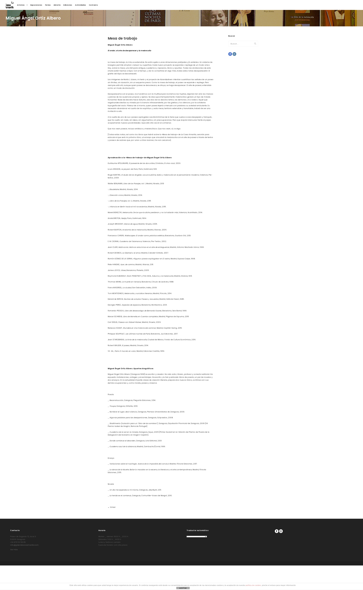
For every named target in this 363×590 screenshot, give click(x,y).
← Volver (112, 507)
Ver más (14, 549)
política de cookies (253, 585)
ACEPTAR (183, 588)
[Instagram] (234, 54)
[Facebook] (230, 54)
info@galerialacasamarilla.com (24, 545)
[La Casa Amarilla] (9, 5)
